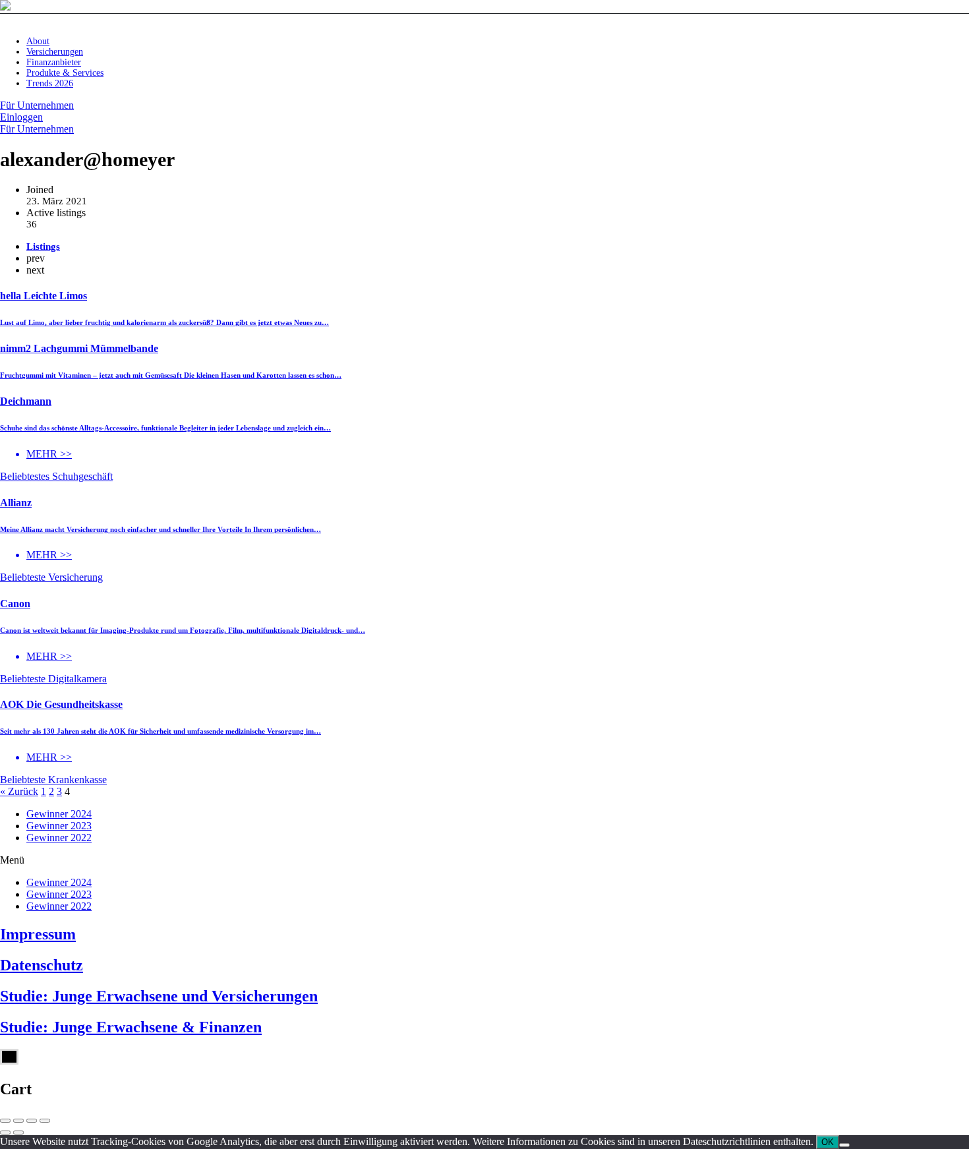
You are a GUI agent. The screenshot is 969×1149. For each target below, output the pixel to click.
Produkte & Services (64, 73)
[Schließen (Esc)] (5, 1121)
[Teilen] (18, 1121)
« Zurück (19, 791)
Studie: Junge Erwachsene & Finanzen (131, 1027)
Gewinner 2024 (59, 813)
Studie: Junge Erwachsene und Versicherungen (159, 996)
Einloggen (21, 117)
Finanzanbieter (53, 62)
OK (827, 1142)
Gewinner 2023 (59, 825)
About (37, 41)
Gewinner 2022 (59, 837)
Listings (43, 246)
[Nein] (844, 1145)
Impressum (38, 934)
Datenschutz (41, 965)
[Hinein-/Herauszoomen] (45, 1121)
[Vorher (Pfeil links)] (5, 1132)
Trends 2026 (49, 83)
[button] (484, 860)
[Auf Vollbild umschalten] (31, 1121)
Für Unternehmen (37, 105)
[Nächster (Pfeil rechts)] (18, 1132)
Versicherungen (54, 52)
